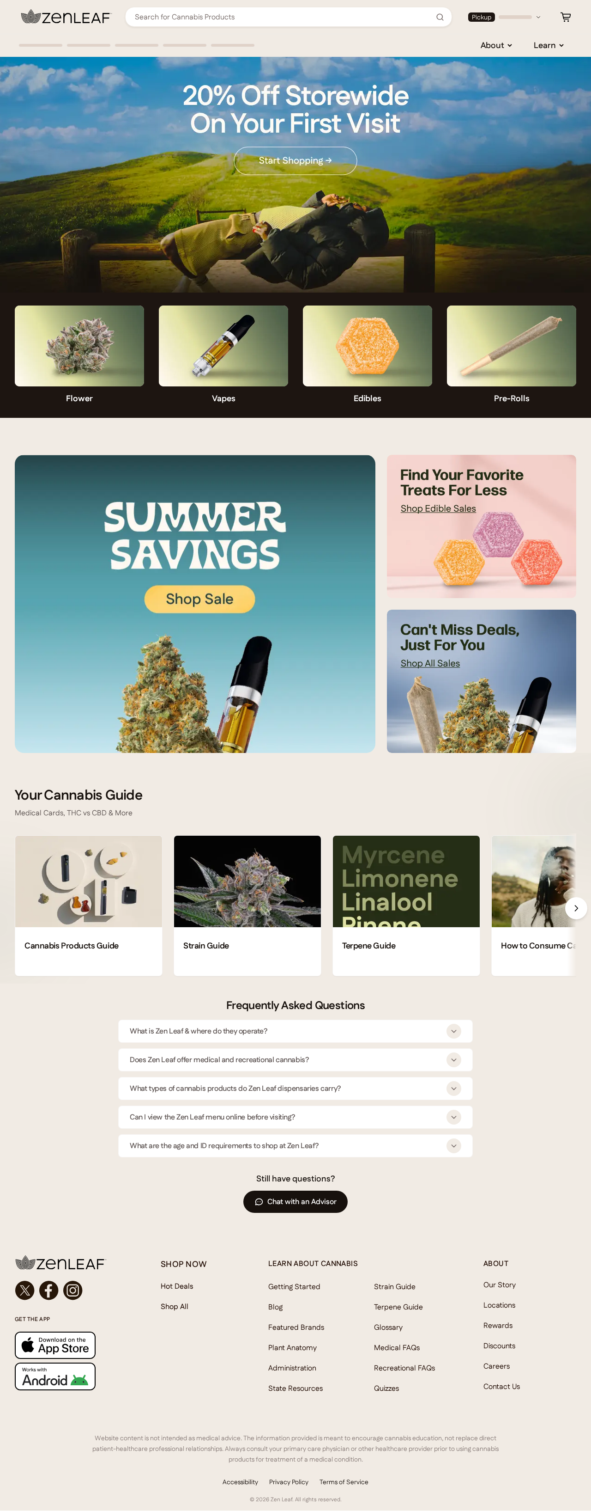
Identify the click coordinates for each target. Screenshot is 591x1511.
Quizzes (386, 1388)
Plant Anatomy (292, 1347)
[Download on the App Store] (69, 1345)
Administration (292, 1368)
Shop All (174, 1306)
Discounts (499, 1345)
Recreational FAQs (404, 1368)
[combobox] (283, 16)
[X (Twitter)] (25, 1290)
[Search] (440, 17)
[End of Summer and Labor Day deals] (195, 604)
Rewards (498, 1325)
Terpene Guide (398, 1307)
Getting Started (294, 1286)
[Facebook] (49, 1290)
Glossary (388, 1327)
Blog (275, 1307)
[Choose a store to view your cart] (566, 17)
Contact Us (501, 1386)
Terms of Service (344, 1482)
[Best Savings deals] (481, 681)
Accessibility (240, 1482)
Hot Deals (177, 1286)
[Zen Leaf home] (66, 16)
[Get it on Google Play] (69, 1376)
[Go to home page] (69, 1262)
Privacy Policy (288, 1482)
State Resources (295, 1388)
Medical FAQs (397, 1347)
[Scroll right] (576, 908)
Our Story (499, 1284)
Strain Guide (395, 1286)
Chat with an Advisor (302, 1201)
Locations (499, 1305)
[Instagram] (73, 1290)
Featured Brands (296, 1327)
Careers (496, 1366)
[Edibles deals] (481, 526)
